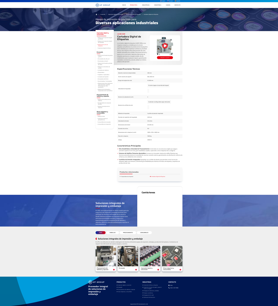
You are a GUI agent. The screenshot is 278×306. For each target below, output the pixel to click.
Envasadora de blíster (103, 79)
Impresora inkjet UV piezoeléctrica (103, 119)
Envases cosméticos (148, 293)
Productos (102, 14)
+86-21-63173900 (174, 288)
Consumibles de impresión (104, 124)
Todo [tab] (100, 232)
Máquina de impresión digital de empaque (105, 41)
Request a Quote (164, 57)
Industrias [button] (145, 5)
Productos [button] (133, 5)
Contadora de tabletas (103, 70)
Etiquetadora (101, 72)
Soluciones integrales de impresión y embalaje (120, 238)
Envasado (100, 52)
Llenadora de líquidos (103, 77)
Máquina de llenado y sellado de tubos (105, 63)
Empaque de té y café (149, 295)
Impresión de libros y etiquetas (151, 285)
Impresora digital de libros (104, 48)
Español (178, 1)
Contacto (177, 5)
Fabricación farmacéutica (149, 297)
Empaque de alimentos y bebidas (151, 290)
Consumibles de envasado (104, 122)
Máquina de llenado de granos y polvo (105, 56)
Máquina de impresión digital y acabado (105, 38)
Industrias (146, 282)
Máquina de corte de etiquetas (133, 14)
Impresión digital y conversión (115, 14)
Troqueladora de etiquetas (127, 176)
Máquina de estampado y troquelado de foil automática (105, 90)
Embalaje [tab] (113, 232)
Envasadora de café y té (103, 59)
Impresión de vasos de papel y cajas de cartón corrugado (153, 288)
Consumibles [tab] (144, 232)
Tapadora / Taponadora (103, 74)
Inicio (124, 5)
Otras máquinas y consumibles (102, 112)
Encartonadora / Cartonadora (105, 81)
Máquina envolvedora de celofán (104, 67)
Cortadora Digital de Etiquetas (158, 176)
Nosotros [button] (157, 5)
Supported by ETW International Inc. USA (139, 304)
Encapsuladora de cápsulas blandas (104, 103)
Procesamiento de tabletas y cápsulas (103, 95)
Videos (168, 5)
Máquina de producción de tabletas (104, 100)
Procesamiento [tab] (128, 232)
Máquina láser (101, 116)
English (163, 1)
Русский (171, 1)
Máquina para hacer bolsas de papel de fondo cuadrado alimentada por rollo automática (105, 85)
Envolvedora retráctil (103, 61)
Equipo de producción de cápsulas (104, 107)
